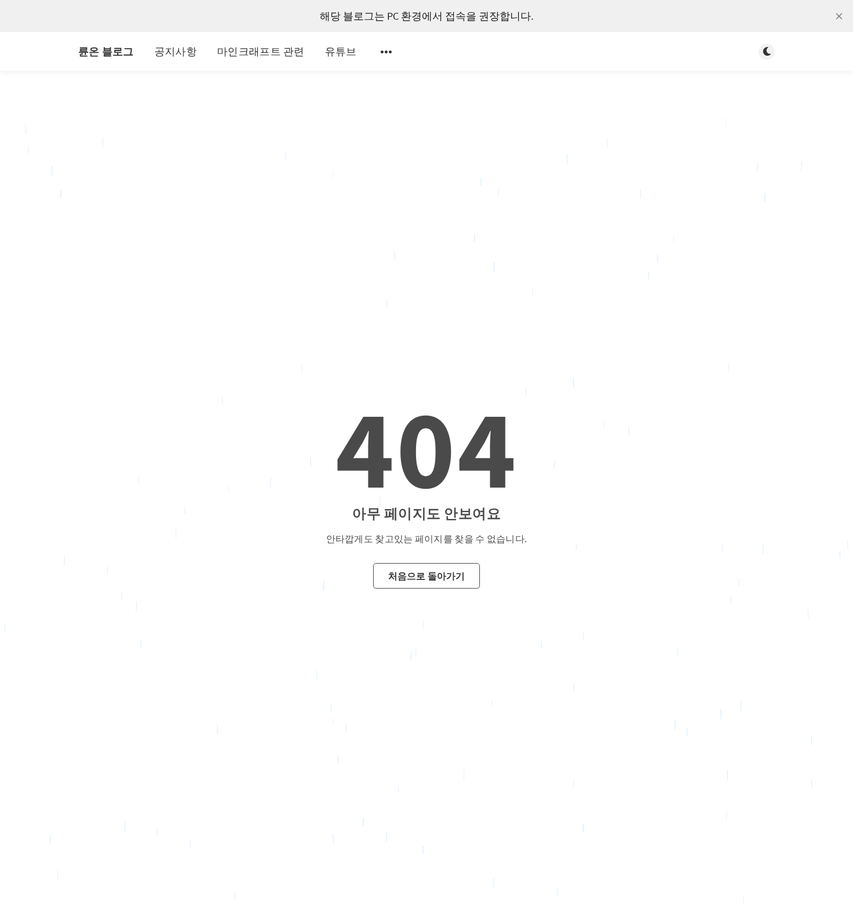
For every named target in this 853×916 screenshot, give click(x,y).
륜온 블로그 (106, 51)
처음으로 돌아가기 (426, 575)
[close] (839, 16)
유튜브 (341, 51)
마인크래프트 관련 (261, 51)
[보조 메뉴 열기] (386, 51)
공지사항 (175, 51)
